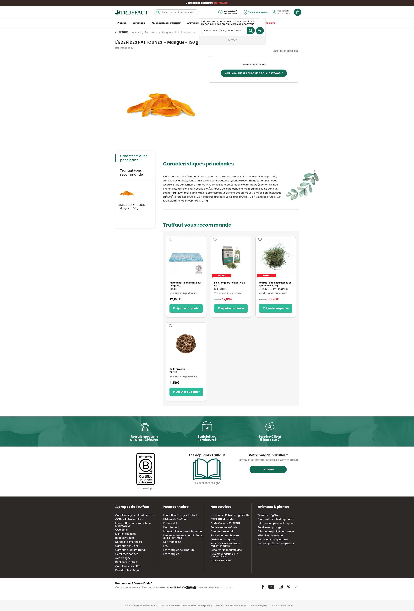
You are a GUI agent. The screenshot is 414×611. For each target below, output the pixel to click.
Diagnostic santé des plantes (276, 519)
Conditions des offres (128, 566)
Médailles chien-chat (271, 535)
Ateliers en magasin (223, 539)
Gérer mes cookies (126, 554)
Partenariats (171, 523)
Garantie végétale (269, 515)
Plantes (121, 23)
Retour (123, 32)
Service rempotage (269, 527)
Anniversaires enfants (224, 527)
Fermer (232, 40)
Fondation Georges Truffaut (180, 515)
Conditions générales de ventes (134, 515)
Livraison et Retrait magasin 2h (230, 515)
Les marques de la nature (179, 550)
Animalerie (193, 23)
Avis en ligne (123, 558)
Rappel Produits (125, 538)
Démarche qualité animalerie (276, 531)
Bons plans (269, 23)
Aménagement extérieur (166, 23)
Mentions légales (125, 534)
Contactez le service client (131, 587)
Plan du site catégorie (128, 570)
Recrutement (171, 527)
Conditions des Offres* (283, 605)
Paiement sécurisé (222, 531)
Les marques (171, 554)
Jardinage (139, 23)
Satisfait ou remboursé (225, 535)
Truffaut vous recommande (131, 172)
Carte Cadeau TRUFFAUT (225, 523)
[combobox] (176, 12)
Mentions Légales (259, 605)
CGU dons (121, 530)
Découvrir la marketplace (226, 550)
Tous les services (221, 560)
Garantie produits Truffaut (131, 550)
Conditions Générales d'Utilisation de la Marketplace (185, 605)
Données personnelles (128, 542)
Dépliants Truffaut (126, 562)
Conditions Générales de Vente (140, 605)
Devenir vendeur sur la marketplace (224, 555)
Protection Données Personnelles (230, 605)
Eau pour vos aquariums (273, 539)
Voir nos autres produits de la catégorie (254, 73)
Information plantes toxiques (275, 523)
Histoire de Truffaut (175, 519)
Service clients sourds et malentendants (225, 544)
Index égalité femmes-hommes (182, 531)
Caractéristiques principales (133, 158)
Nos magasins (172, 542)
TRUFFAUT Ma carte (222, 519)
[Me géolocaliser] (260, 31)
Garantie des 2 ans (126, 546)
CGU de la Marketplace (129, 519)
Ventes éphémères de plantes (276, 543)
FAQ (165, 546)
